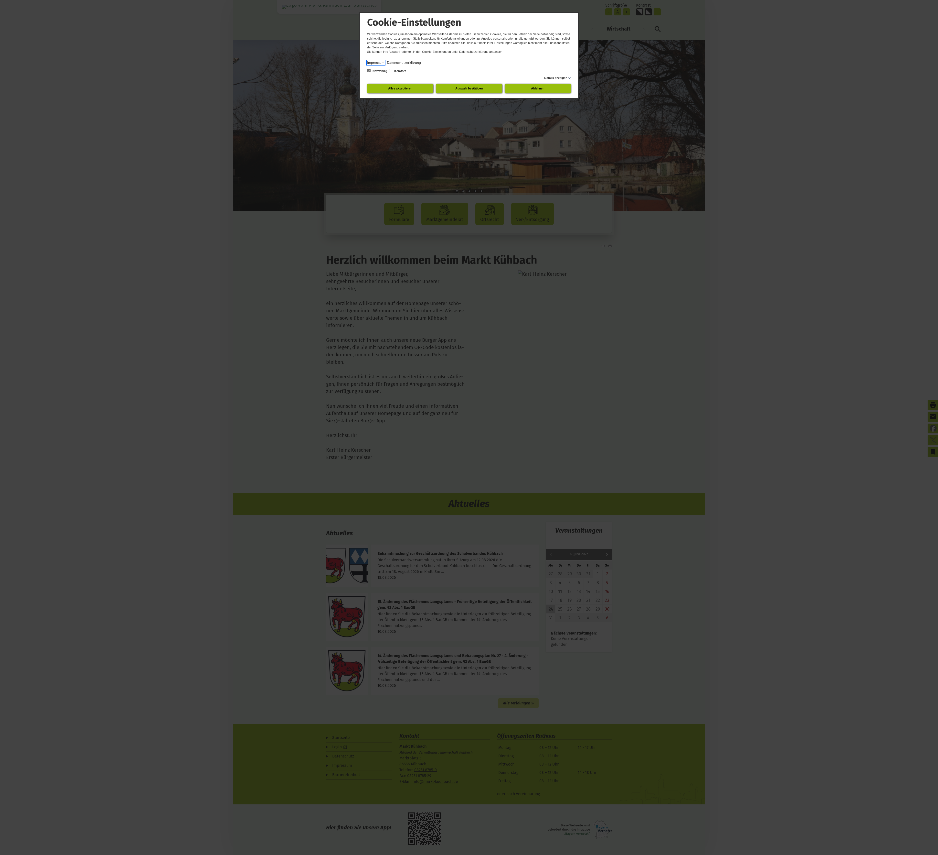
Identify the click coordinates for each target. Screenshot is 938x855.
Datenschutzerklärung (404, 63)
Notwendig (380, 71)
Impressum (375, 63)
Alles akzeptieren (400, 88)
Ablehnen (537, 88)
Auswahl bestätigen (469, 88)
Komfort (400, 71)
